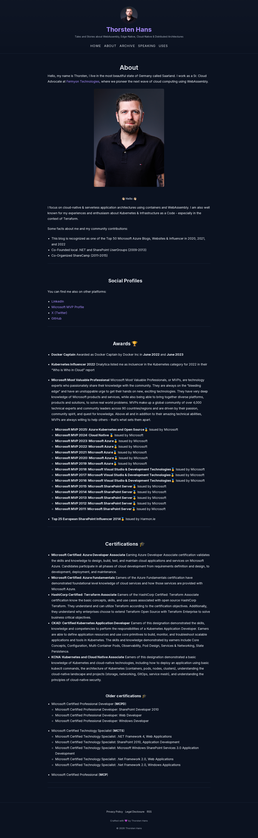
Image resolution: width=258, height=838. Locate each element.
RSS (149, 811)
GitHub (56, 318)
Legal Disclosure (134, 811)
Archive (127, 46)
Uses (163, 46)
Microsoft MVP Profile (67, 307)
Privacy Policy (115, 811)
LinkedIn (57, 301)
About (110, 46)
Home (95, 46)
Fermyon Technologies (82, 81)
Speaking (147, 46)
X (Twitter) (59, 313)
